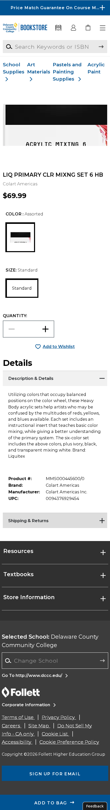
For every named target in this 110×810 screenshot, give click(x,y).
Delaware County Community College (50, 640)
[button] (55, 7)
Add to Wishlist (59, 346)
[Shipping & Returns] (55, 519)
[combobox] (55, 660)
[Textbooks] (58, 28)
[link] (88, 28)
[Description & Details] (55, 377)
